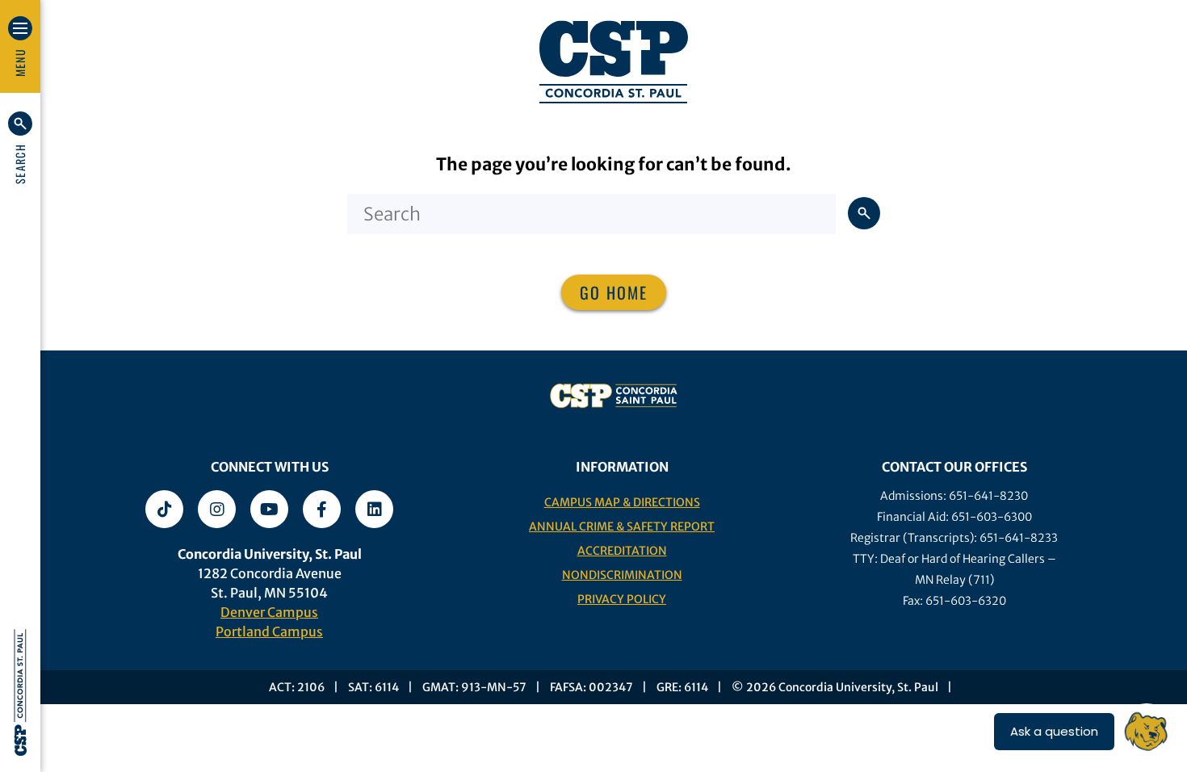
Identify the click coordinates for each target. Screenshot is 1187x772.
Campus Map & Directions (622, 502)
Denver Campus (269, 612)
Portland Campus (269, 631)
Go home (614, 292)
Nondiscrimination (622, 575)
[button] (20, 147)
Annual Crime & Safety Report (622, 526)
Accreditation (622, 550)
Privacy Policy (621, 599)
